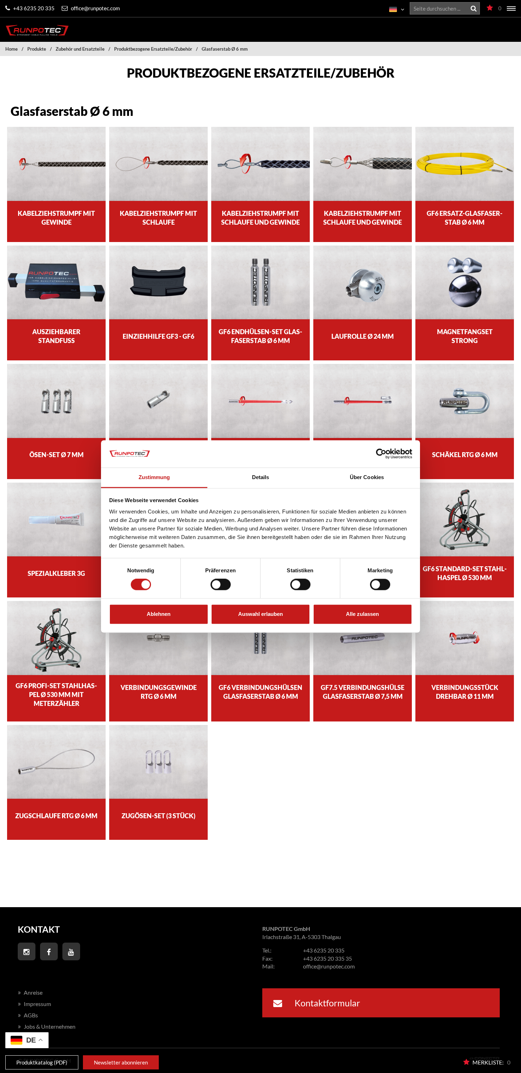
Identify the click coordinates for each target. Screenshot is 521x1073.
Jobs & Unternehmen (46, 1026)
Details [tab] (260, 477)
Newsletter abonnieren (121, 1062)
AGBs (28, 1015)
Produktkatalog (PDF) (41, 1062)
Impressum (34, 1003)
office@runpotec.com (95, 8)
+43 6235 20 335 (33, 8)
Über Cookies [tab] (367, 477)
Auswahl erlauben (260, 614)
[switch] (221, 584)
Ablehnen (158, 614)
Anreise (30, 992)
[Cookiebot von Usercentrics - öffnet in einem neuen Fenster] (381, 454)
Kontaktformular (326, 1003)
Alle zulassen (362, 614)
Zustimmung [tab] (154, 477)
